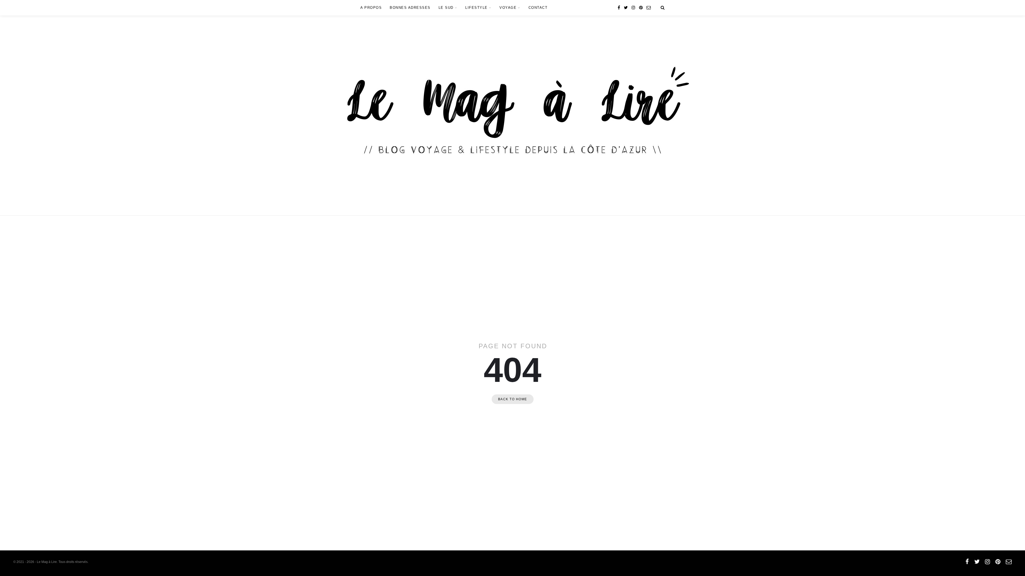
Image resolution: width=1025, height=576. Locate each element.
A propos (371, 8)
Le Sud (446, 8)
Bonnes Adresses (410, 8)
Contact (538, 8)
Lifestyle (476, 8)
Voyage (508, 8)
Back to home (512, 399)
